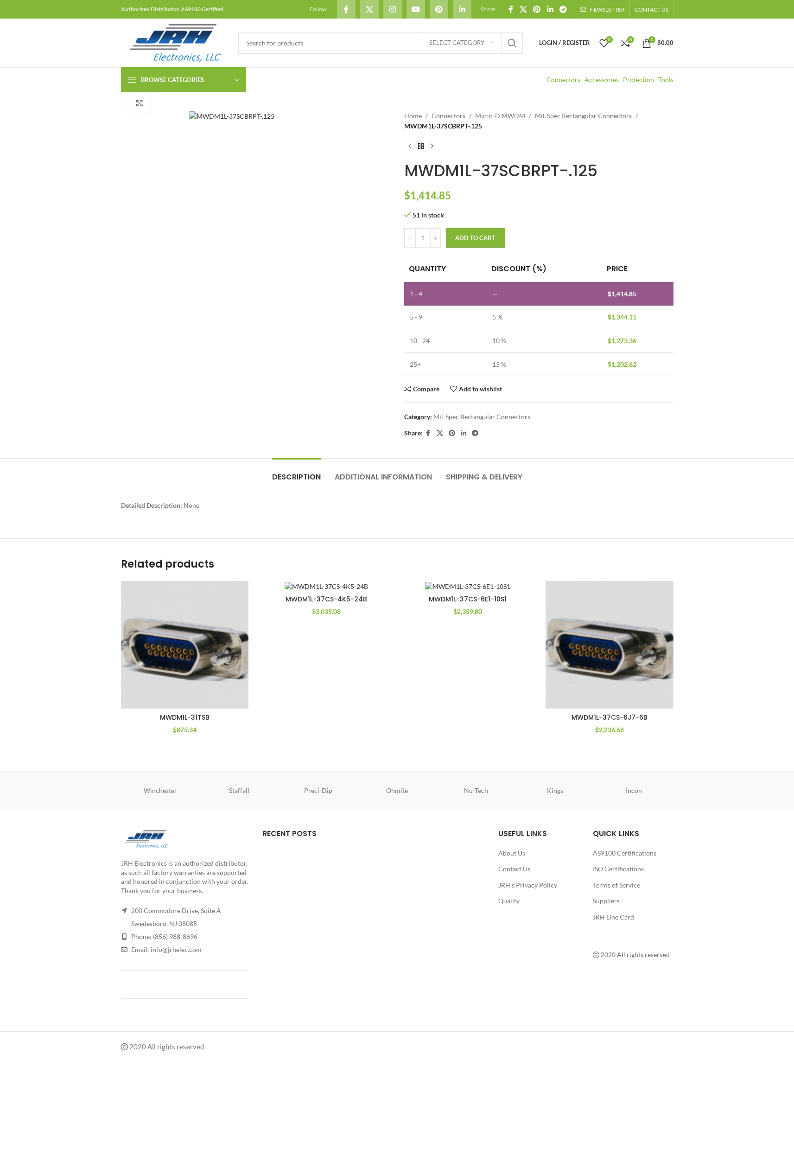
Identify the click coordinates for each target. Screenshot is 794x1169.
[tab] (296, 472)
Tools (665, 79)
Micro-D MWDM (500, 116)
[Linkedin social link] (462, 9)
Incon (634, 790)
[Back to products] (420, 146)
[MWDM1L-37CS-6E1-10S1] (468, 586)
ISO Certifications (618, 869)
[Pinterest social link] (439, 9)
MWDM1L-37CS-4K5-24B (326, 599)
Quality (509, 901)
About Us (511, 853)
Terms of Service (616, 885)
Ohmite (397, 790)
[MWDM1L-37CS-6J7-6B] (609, 645)
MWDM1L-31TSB (185, 717)
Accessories (601, 79)
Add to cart (475, 238)
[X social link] (369, 9)
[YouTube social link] (416, 9)
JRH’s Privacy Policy (527, 885)
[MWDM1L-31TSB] (185, 645)
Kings (555, 790)
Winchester (160, 790)
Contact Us (514, 869)
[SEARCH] (512, 43)
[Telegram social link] (563, 9)
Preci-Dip (318, 790)
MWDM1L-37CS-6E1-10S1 (468, 599)
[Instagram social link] (392, 9)
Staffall (239, 790)
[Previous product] (409, 146)
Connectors (563, 79)
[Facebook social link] (346, 9)
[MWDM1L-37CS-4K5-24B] (326, 586)
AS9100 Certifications (624, 853)
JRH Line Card (613, 917)
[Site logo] (175, 42)
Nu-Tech (476, 790)
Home (413, 116)
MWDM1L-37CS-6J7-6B (610, 717)
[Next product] (432, 146)
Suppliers (606, 901)
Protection (638, 79)
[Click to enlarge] (139, 103)
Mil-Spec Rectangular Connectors (583, 116)
